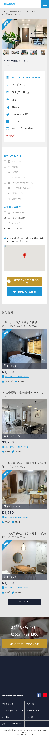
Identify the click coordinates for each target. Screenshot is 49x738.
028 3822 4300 (26, 634)
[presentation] (44, 35)
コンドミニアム (27, 11)
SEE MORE (24, 602)
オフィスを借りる (9, 710)
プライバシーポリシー (11, 724)
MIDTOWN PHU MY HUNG (27, 77)
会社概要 (6, 717)
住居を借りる (14, 11)
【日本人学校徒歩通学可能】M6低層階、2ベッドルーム (24, 535)
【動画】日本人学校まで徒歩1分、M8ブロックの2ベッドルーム (23, 324)
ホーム (4, 11)
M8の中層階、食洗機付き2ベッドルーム (23, 394)
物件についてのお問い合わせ (27, 281)
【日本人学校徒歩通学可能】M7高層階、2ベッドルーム (24, 464)
